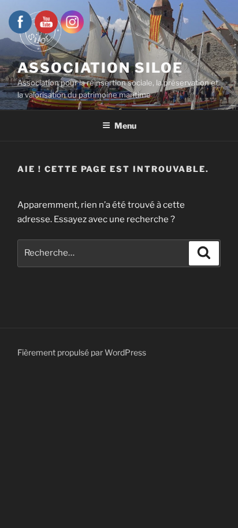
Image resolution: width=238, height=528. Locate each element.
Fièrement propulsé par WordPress (81, 352)
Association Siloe (100, 67)
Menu (125, 125)
